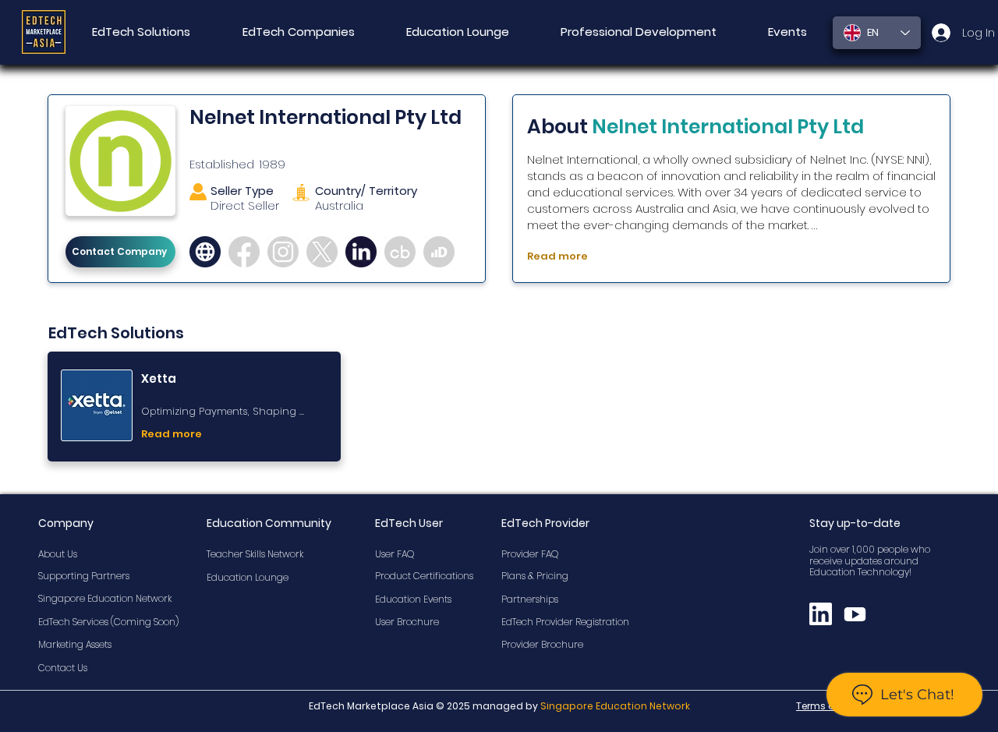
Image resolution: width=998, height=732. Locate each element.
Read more (557, 256)
